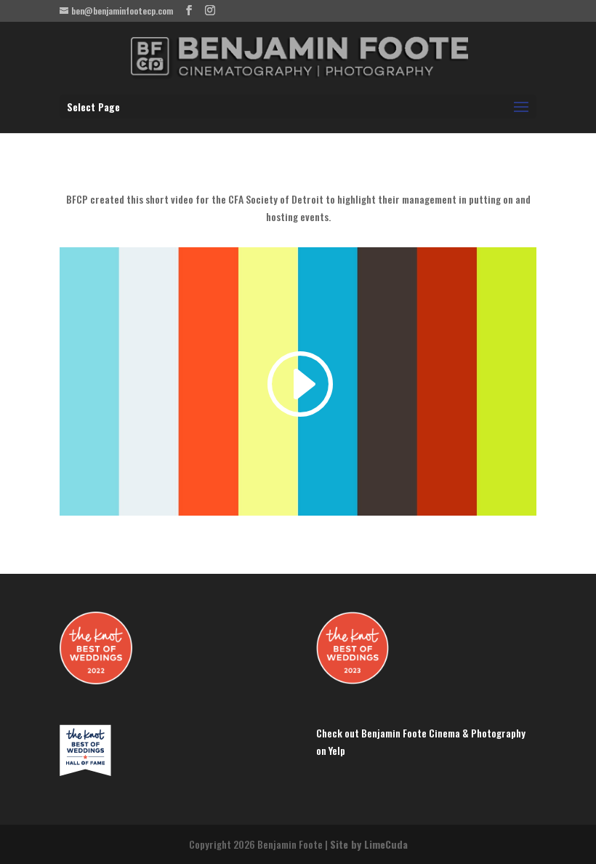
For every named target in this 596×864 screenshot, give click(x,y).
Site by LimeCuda (369, 844)
